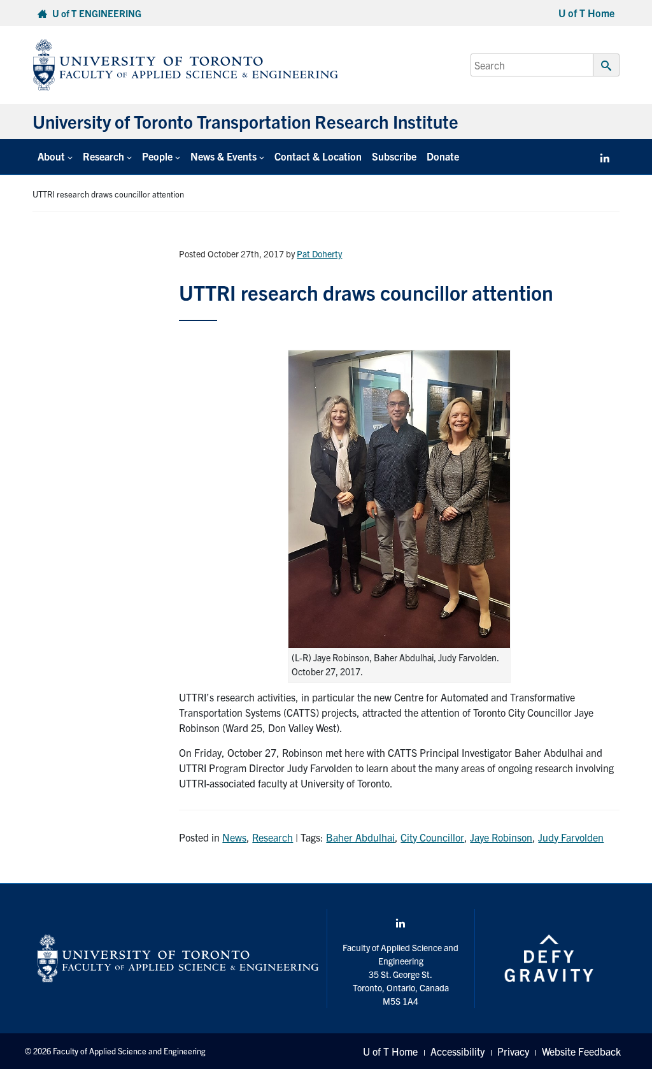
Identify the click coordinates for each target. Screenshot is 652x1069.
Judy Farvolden (571, 837)
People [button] (157, 156)
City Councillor (432, 837)
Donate (443, 156)
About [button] (51, 156)
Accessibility (457, 1051)
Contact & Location (318, 156)
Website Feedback (581, 1051)
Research (272, 837)
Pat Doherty (319, 253)
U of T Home (586, 12)
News (234, 837)
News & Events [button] (223, 156)
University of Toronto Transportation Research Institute (245, 121)
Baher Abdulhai (360, 837)
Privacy (513, 1051)
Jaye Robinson (501, 837)
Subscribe (394, 156)
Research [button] (103, 156)
